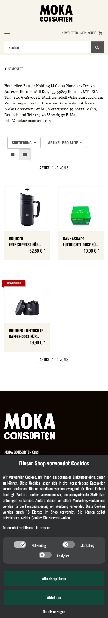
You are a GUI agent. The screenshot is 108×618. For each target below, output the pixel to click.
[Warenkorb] (100, 33)
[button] (13, 154)
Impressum (44, 527)
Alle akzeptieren (54, 578)
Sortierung (22, 142)
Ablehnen (54, 597)
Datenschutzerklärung (18, 527)
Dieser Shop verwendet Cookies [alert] (54, 463)
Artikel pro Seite (63, 142)
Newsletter (70, 32)
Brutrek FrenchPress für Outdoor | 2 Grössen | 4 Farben (27, 241)
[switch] (20, 544)
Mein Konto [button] (88, 32)
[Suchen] (97, 47)
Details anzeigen (54, 611)
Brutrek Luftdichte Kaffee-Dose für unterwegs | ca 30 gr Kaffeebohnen (26, 333)
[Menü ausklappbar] (7, 33)
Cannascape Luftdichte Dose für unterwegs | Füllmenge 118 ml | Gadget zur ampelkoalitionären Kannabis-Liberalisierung (80, 241)
